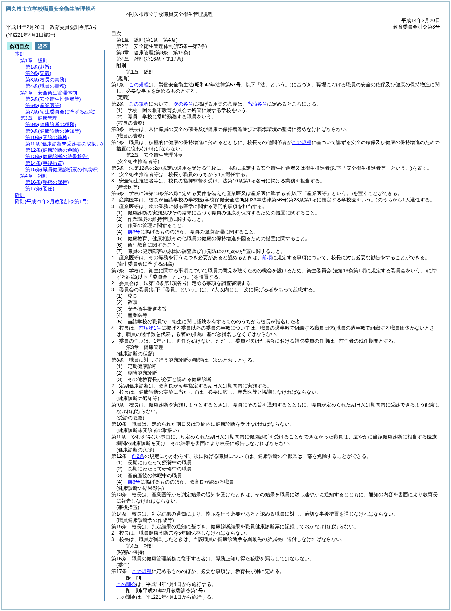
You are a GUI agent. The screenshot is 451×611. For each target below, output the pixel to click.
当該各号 (257, 104)
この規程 (139, 84)
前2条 (138, 456)
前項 (267, 257)
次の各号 (183, 104)
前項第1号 (150, 328)
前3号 (134, 232)
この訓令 (126, 584)
